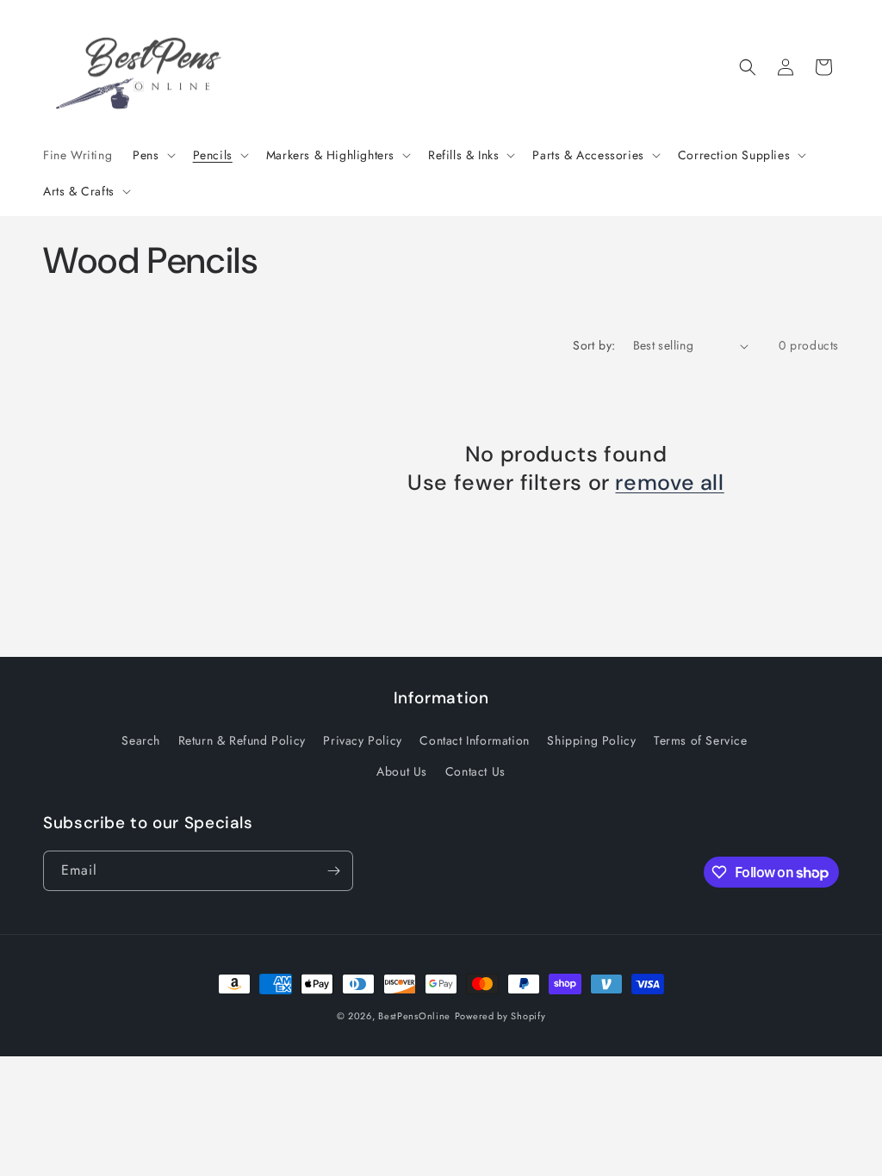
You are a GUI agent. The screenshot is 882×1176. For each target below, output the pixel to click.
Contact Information (474, 740)
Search (140, 740)
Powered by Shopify (500, 1016)
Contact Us (475, 771)
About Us (401, 771)
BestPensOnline (414, 1016)
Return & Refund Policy (242, 740)
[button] (152, 155)
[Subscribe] (333, 871)
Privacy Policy (362, 740)
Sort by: (594, 345)
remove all (669, 483)
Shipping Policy (591, 740)
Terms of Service (701, 740)
